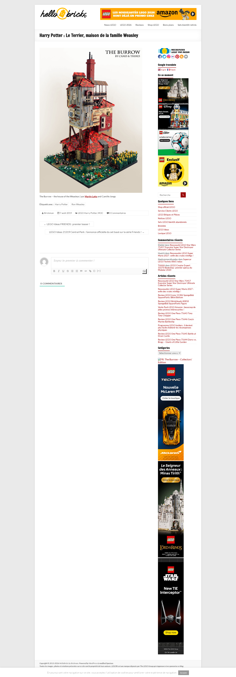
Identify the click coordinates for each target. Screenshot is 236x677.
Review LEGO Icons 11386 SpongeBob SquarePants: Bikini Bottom (176, 296)
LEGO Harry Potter (87, 213)
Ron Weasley (78, 204)
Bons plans (168, 24)
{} (94, 271)
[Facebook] (160, 56)
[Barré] (68, 271)
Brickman (49, 213)
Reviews (139, 24)
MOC (100, 213)
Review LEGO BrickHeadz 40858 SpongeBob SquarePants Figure (173, 302)
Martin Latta (91, 196)
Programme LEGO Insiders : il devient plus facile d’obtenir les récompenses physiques (175, 327)
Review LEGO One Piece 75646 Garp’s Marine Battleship (176, 320)
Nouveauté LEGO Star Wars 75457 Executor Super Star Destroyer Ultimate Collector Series (177, 247)
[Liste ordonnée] (72, 271)
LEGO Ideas (163, 229)
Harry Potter (61, 204)
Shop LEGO (153, 24)
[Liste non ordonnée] (76, 271)
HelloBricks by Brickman (68, 663)
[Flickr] (173, 56)
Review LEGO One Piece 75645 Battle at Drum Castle (177, 334)
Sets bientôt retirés (187, 24)
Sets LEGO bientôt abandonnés (172, 222)
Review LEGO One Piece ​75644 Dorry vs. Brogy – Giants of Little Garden (177, 340)
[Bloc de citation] (81, 271)
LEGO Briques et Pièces (169, 214)
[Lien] (90, 271)
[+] (99, 271)
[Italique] (59, 271)
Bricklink (162, 226)
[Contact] (186, 56)
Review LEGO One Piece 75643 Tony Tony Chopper (175, 314)
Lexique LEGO (164, 233)
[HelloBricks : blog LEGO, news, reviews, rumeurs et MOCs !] (63, 8)
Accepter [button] (183, 673)
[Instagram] (168, 56)
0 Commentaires (117, 213)
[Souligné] (63, 271)
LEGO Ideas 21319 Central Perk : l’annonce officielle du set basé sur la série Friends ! (96, 231)
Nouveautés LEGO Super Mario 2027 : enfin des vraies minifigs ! (175, 254)
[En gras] (54, 271)
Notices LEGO (164, 218)
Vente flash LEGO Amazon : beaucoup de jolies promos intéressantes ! (177, 308)
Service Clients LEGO (168, 210)
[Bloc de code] (85, 271)
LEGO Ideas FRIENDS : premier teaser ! (67, 224)
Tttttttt (161, 265)
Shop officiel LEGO (166, 207)
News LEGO (110, 24)
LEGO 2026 (125, 24)
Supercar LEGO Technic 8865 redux (174, 260)
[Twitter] (164, 56)
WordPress (93, 663)
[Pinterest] (177, 56)
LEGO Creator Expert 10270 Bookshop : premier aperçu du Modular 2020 (175, 267)
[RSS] (182, 56)
